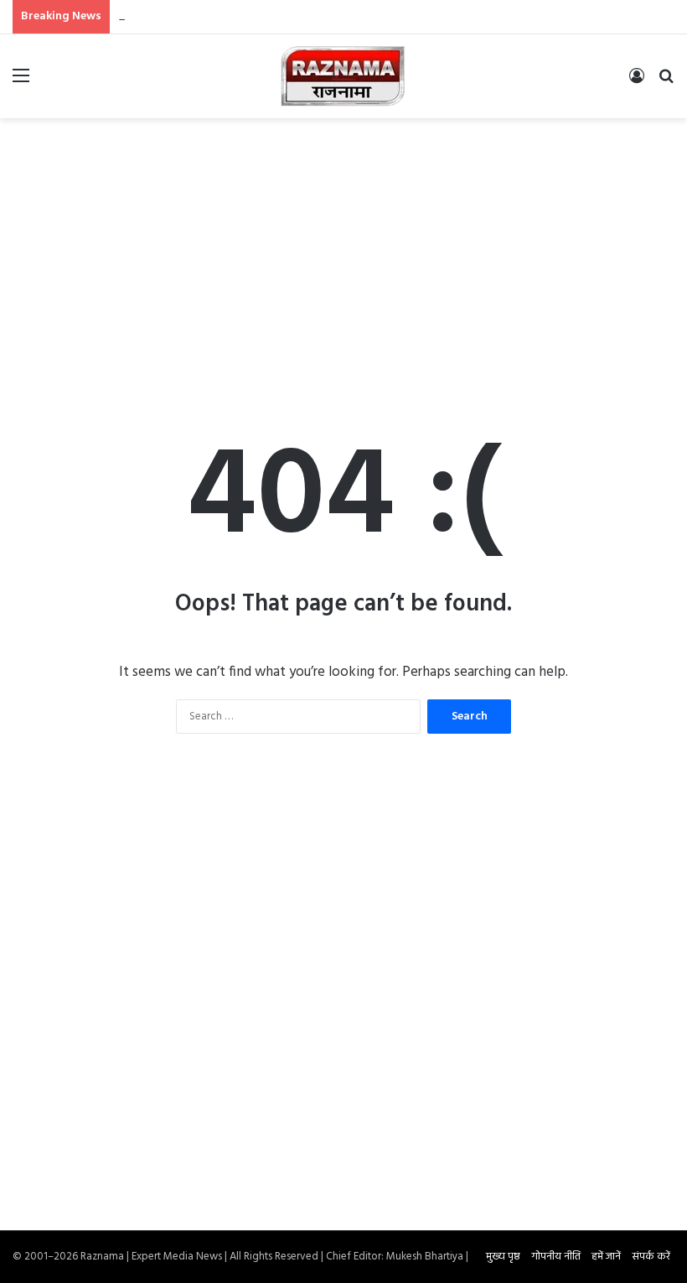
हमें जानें (606, 1256)
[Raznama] (343, 76)
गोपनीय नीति (556, 1256)
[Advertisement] (343, 252)
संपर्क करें (651, 1256)
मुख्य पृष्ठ (503, 1256)
